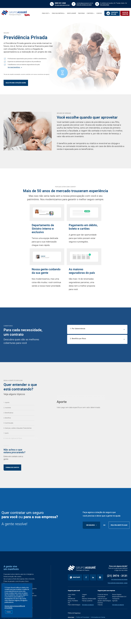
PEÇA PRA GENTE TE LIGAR (119, 525)
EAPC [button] (7, 433)
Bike (83, 597)
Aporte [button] (7, 402)
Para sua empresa (58, 13)
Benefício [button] (8, 418)
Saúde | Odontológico (104, 601)
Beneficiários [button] (9, 413)
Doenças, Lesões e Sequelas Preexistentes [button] (18, 428)
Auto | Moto (71, 594)
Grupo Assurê (71, 13)
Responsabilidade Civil (119, 597)
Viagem (84, 594)
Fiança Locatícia (87, 601)
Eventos (100, 603)
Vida (69, 597)
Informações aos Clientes (98, 617)
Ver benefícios (14, 67)
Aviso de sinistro (125, 13)
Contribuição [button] (9, 423)
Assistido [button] (8, 408)
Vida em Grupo (102, 599)
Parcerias (81, 13)
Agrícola (114, 601)
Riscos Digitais (116, 594)
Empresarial (101, 597)
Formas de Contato (12, 467)
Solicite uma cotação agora (16, 83)
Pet (69, 603)
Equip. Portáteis (73, 601)
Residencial (71, 599)
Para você (45, 13)
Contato (99, 13)
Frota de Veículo (103, 594)
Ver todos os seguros (88, 605)
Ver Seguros (90, 525)
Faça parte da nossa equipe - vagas (117, 583)
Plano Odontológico (74, 605)
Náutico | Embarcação (89, 599)
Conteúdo (90, 13)
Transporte (115, 599)
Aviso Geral (71, 617)
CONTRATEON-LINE (114, 13)
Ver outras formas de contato (119, 579)
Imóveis (100, 605)
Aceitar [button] (9, 612)
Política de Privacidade (82, 617)
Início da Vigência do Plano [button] (13, 438)
